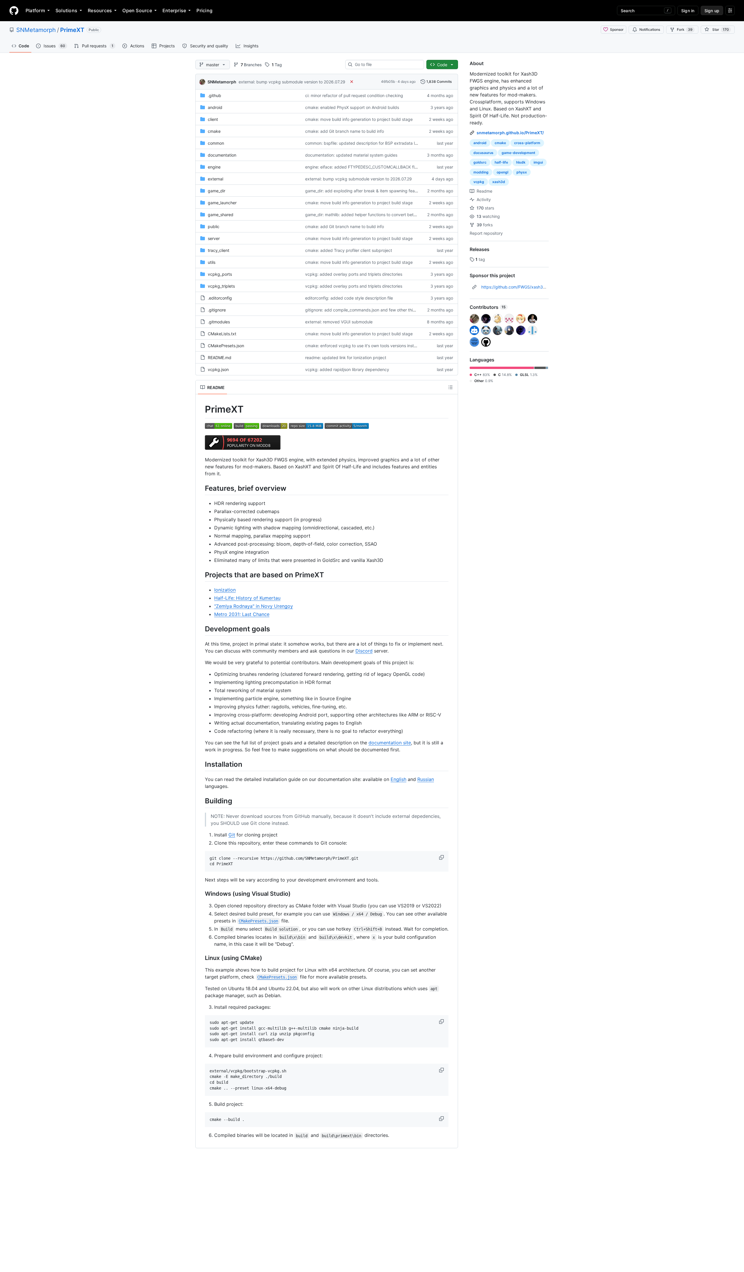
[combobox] (387, 64)
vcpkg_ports (220, 274)
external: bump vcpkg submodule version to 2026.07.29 (292, 81)
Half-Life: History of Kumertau (247, 598)
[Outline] (450, 387)
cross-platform (527, 143)
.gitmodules (219, 321)
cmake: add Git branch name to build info (344, 131)
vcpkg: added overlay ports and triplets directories (353, 274)
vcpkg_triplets (221, 286)
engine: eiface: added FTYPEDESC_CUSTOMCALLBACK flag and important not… (381, 166)
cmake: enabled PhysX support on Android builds (352, 107)
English (398, 779)
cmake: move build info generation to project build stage (359, 119)
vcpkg (478, 182)
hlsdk (520, 162)
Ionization (225, 590)
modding (481, 172)
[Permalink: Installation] (201, 764)
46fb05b (388, 81)
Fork (685, 29)
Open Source (137, 10)
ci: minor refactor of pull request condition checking (354, 95)
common (216, 143)
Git (231, 835)
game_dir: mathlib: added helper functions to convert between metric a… (374, 214)
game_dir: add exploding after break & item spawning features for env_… (374, 190)
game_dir (216, 190)
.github (214, 95)
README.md (219, 357)
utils (211, 262)
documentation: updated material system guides (351, 155)
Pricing (204, 10)
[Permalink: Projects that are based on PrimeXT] (201, 575)
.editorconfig (220, 297)
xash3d (498, 182)
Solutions (66, 10)
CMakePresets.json (226, 345)
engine (214, 166)
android (215, 107)
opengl (502, 172)
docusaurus (483, 153)
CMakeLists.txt (222, 333)
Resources (100, 10)
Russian (425, 779)
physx (521, 172)
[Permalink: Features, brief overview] (201, 488)
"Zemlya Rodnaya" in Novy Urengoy (253, 606)
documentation (222, 155)
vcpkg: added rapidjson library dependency (347, 369)
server (214, 238)
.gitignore (217, 309)
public (213, 226)
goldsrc (480, 162)
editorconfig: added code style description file (349, 297)
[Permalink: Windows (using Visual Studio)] (201, 894)
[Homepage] (14, 10)
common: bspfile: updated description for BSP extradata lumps (365, 143)
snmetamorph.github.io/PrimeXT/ (510, 132)
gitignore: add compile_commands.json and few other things (362, 309)
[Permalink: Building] (201, 801)
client (213, 119)
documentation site (390, 743)
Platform (35, 10)
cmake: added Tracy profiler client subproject (348, 250)
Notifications (649, 29)
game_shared (220, 214)
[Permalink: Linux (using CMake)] (201, 958)
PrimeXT (72, 29)
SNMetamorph (36, 29)
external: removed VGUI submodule (339, 321)
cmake (214, 131)
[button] (442, 857)
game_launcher (222, 202)
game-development (518, 153)
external (215, 178)
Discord (364, 651)
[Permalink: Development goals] (201, 629)
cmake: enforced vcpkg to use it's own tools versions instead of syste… (373, 345)
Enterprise (174, 10)
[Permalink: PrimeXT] (201, 409)
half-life (501, 162)
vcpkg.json (218, 369)
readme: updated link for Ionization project (345, 357)
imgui (538, 162)
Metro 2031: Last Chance (241, 614)
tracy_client (218, 250)
